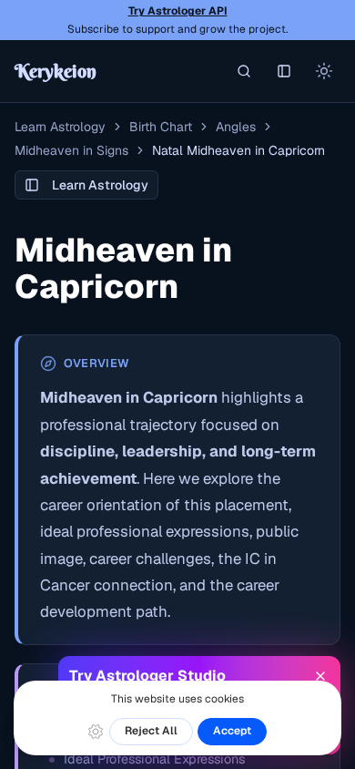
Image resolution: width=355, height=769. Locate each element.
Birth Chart (160, 126)
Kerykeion (55, 70)
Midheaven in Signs (71, 150)
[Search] (244, 71)
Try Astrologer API (178, 11)
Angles (236, 126)
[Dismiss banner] (320, 676)
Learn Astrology (60, 126)
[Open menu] (284, 71)
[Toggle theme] (324, 71)
